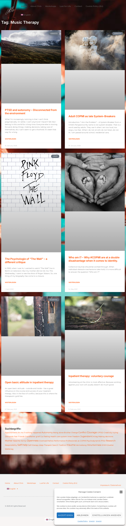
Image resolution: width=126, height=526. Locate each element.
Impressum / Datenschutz (110, 485)
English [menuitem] (52, 519)
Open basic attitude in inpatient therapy (29, 382)
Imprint (92, 521)
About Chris (18, 483)
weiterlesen (10, 139)
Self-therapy (33, 445)
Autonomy (47, 432)
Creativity (108, 432)
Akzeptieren (65, 515)
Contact (56, 483)
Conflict (82, 432)
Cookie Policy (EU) (70, 483)
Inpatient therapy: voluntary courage (91, 376)
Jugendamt (86, 436)
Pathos (50, 441)
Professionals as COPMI (76, 441)
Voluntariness (94, 445)
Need (15, 441)
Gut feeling (45, 436)
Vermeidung (81, 445)
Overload (43, 441)
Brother (67, 432)
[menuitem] (27, 15)
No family (22, 441)
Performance (59, 441)
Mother (9, 440)
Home (7, 483)
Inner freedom (74, 436)
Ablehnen (82, 515)
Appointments (11, 432)
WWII (104, 445)
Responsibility (11, 445)
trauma (71, 444)
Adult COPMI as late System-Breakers (92, 116)
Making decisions (105, 436)
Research (111, 440)
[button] (121, 492)
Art (19, 432)
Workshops (31, 483)
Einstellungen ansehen (106, 515)
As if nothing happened (31, 432)
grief (38, 436)
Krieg (95, 436)
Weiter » (26, 419)
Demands (9, 436)
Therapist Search (51, 445)
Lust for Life (44, 483)
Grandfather (30, 436)
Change (74, 432)
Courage (92, 432)
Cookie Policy (83, 521)
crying (115, 432)
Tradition (62, 445)
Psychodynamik (93, 441)
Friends (21, 436)
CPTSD (100, 432)
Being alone (58, 432)
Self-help (22, 444)
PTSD (103, 441)
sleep (41, 445)
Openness (33, 440)
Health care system (58, 436)
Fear (16, 436)
